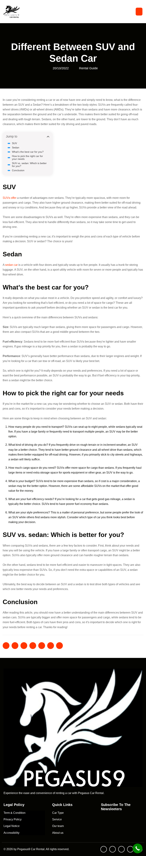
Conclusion (18, 170)
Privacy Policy (13, 819)
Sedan (15, 147)
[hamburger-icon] (139, 11)
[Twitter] (121, 849)
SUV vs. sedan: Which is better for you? (29, 164)
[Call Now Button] (137, 848)
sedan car (11, 264)
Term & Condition (14, 812)
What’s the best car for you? (28, 151)
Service (57, 819)
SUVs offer (9, 197)
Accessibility (11, 832)
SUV (14, 143)
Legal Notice (12, 825)
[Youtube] (103, 849)
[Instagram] (130, 849)
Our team (58, 825)
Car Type (58, 812)
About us (57, 832)
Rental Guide (88, 68)
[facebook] (112, 849)
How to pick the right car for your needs (27, 157)
